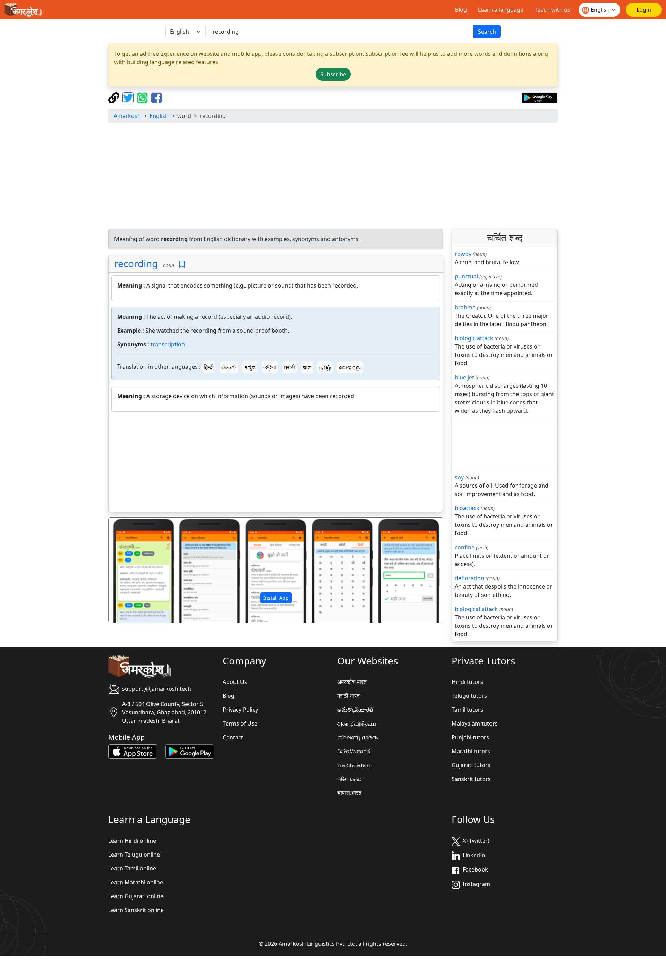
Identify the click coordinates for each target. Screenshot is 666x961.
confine (465, 547)
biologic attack (474, 338)
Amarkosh (127, 116)
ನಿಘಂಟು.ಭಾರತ (353, 751)
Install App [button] (276, 597)
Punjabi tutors (470, 737)
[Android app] (189, 751)
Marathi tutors (471, 751)
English (159, 116)
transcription (168, 344)
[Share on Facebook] (156, 97)
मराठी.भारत (348, 696)
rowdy (463, 254)
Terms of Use (240, 723)
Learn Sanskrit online (136, 910)
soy (459, 477)
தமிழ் (325, 367)
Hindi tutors (467, 682)
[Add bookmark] (182, 264)
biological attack (476, 609)
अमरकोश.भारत (352, 682)
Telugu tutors (469, 696)
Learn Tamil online (132, 868)
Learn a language (500, 10)
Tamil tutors (467, 709)
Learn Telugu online (134, 854)
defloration (469, 578)
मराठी (289, 367)
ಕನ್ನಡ (250, 367)
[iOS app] (132, 751)
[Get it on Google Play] (539, 97)
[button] (134, 570)
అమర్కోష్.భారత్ (355, 709)
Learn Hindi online (132, 840)
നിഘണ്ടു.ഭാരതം (358, 737)
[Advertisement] (333, 176)
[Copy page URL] (114, 97)
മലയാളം (350, 367)
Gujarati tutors (471, 765)
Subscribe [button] (333, 74)
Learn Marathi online (135, 882)
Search (487, 31)
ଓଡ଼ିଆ (269, 367)
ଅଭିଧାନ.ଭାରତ (353, 765)
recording (136, 263)
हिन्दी (209, 367)
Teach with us (552, 10)
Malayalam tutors (475, 723)
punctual (466, 276)
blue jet (464, 377)
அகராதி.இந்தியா (356, 723)
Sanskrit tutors (471, 779)
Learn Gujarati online (135, 896)
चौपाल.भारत (349, 793)
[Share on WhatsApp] (143, 97)
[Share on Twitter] (128, 97)
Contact (233, 737)
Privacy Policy (240, 709)
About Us (235, 682)
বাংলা (307, 367)
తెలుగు (229, 367)
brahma (465, 307)
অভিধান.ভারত (349, 779)
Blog (461, 10)
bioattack (467, 508)
